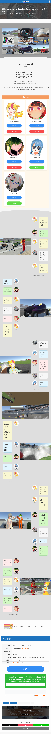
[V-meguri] (25, 1)
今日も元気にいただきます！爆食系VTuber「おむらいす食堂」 (29, 626)
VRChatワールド (12, 13)
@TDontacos (25, 648)
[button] (10, 725)
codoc (44, 695)
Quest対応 (19, 13)
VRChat (23, 13)
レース (29, 13)
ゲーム (26, 13)
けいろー (36, 695)
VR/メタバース (6, 13)
